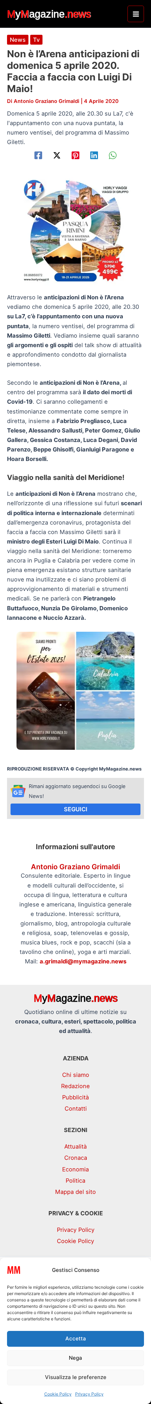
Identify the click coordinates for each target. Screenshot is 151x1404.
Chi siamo (75, 1074)
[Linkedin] (94, 155)
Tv (36, 39)
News (18, 39)
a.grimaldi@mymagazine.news (83, 961)
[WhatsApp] (113, 155)
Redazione (75, 1086)
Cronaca (75, 1157)
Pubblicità (75, 1097)
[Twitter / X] (57, 155)
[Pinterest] (75, 155)
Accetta (75, 1338)
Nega (75, 1357)
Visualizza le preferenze (75, 1377)
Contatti (76, 1108)
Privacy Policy (89, 1394)
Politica (75, 1180)
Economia (75, 1169)
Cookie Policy (58, 1394)
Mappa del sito (75, 1191)
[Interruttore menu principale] (135, 14)
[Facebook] (38, 155)
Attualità (75, 1146)
